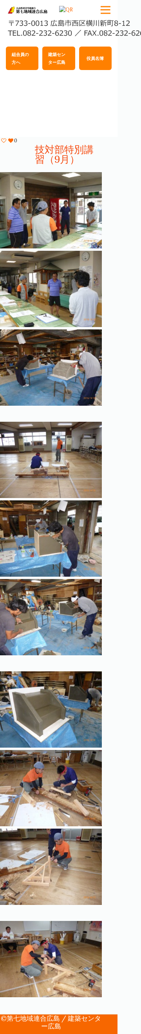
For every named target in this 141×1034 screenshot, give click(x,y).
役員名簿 (95, 58)
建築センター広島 (56, 58)
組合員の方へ (20, 58)
